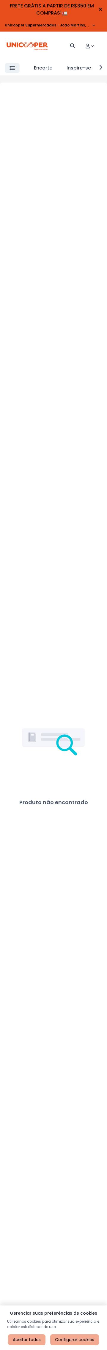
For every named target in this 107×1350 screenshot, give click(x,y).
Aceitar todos (27, 1340)
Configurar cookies (74, 1340)
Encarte (43, 67)
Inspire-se (79, 67)
